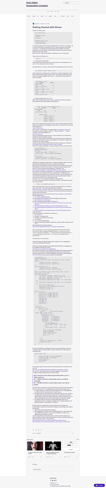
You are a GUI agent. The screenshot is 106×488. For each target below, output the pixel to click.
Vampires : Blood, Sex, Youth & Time (35, 453)
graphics (50, 16)
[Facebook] (50, 480)
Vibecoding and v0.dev (69, 452)
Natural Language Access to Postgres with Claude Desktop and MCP (52, 453)
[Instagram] (56, 480)
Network (62, 16)
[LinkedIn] (54, 480)
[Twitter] (52, 480)
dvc (38, 16)
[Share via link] (41, 429)
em (46, 16)
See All (77, 439)
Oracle (68, 16)
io (58, 16)
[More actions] (72, 23)
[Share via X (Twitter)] (35, 429)
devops (42, 16)
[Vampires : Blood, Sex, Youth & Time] (35, 446)
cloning (33, 16)
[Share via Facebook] (33, 429)
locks (55, 16)
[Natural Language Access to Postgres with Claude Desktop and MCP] (53, 446)
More (72, 16)
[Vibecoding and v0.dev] (71, 446)
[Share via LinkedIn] (38, 429)
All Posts (28, 16)
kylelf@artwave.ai (53, 482)
